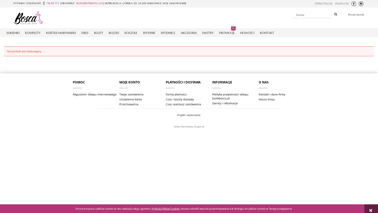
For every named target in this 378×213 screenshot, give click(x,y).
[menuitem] (13, 32)
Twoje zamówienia (131, 94)
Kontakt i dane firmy (272, 94)
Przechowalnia (128, 104)
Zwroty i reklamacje (225, 103)
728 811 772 (52, 3)
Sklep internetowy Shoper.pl (189, 126)
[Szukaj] (336, 14)
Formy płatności (176, 94)
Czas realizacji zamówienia (183, 104)
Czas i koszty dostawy (180, 99)
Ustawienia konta (130, 99)
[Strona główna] (28, 17)
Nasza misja (267, 99)
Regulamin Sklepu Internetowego (95, 94)
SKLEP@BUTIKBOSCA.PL (89, 3)
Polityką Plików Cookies (166, 208)
